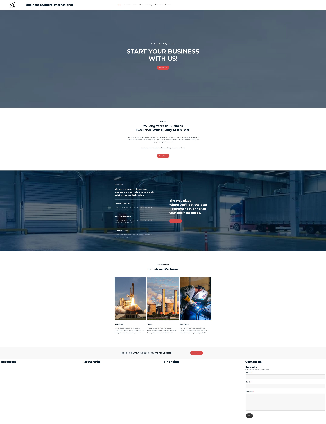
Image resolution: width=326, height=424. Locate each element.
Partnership (159, 5)
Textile (149, 324)
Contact (168, 5)
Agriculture (119, 324)
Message (250, 392)
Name (249, 372)
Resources (127, 5)
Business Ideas (138, 5)
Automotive (184, 324)
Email (248, 382)
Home (119, 5)
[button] (163, 68)
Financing (149, 5)
